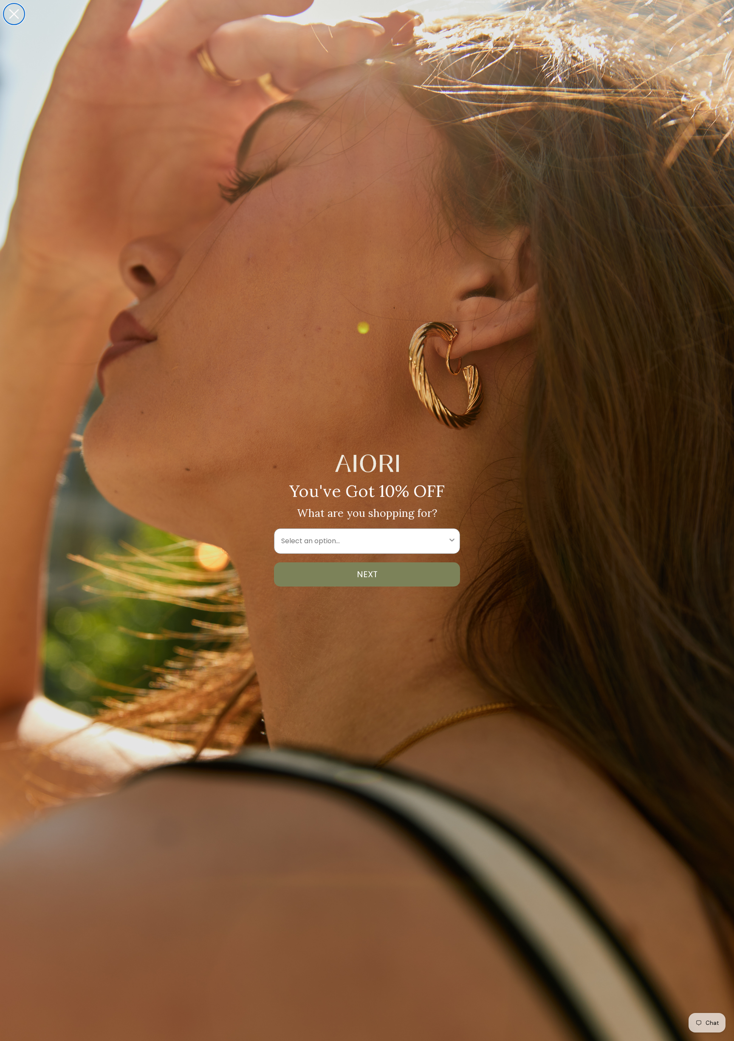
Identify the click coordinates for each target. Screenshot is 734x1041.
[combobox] (364, 541)
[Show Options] (452, 541)
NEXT (367, 574)
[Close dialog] (14, 14)
